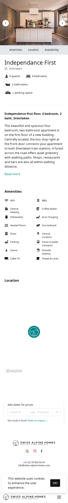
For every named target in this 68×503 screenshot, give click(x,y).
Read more (12, 174)
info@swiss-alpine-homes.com (34, 465)
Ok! (55, 483)
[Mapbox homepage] (14, 371)
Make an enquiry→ (38, 420)
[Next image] (5, 23)
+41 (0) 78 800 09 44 (34, 462)
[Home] (24, 497)
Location (33, 49)
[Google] (27, 451)
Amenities (15, 49)
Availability (52, 49)
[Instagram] (35, 451)
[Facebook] (42, 451)
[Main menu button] (59, 497)
